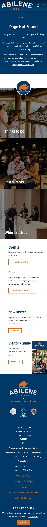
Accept (23, 522)
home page (34, 58)
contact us (25, 61)
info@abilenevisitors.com (23, 64)
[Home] (18, 5)
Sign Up (15, 331)
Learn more (33, 516)
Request (15, 362)
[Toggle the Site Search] (38, 5)
